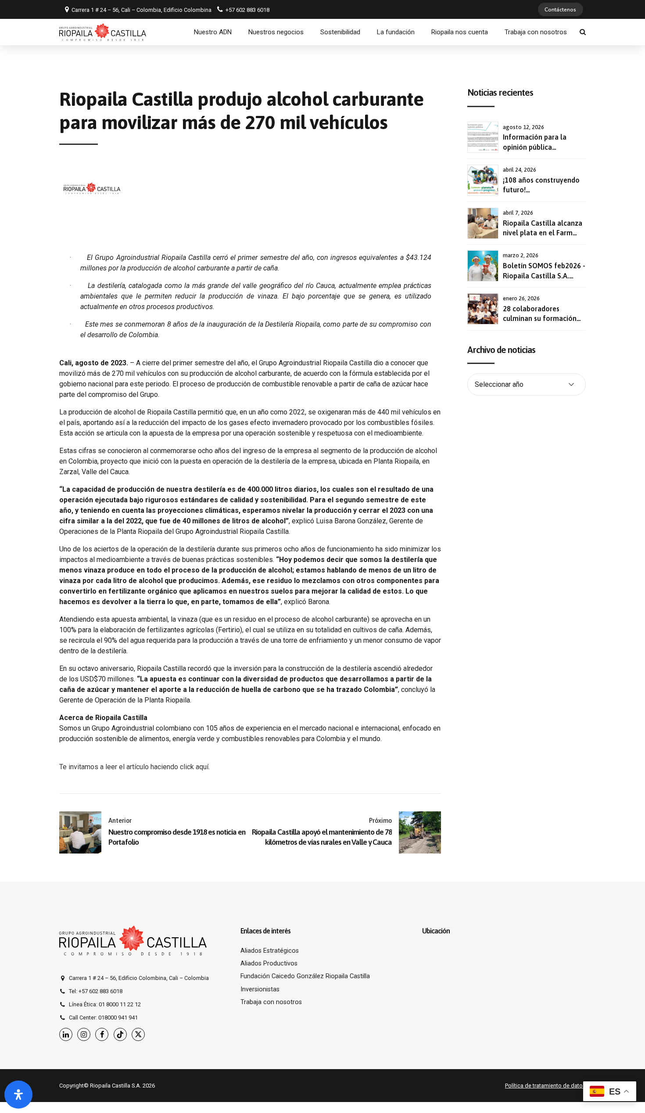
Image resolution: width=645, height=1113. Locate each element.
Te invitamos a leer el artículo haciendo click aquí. (134, 767)
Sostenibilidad (340, 32)
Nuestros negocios (276, 32)
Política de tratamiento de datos (545, 1085)
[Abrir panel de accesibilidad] (18, 1095)
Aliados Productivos (268, 963)
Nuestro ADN (213, 32)
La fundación (396, 32)
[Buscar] (583, 32)
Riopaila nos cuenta (459, 32)
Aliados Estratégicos (269, 951)
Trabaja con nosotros (536, 32)
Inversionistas (260, 989)
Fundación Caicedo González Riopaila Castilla (305, 976)
